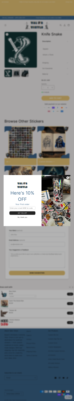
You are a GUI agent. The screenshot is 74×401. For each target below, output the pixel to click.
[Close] (67, 177)
